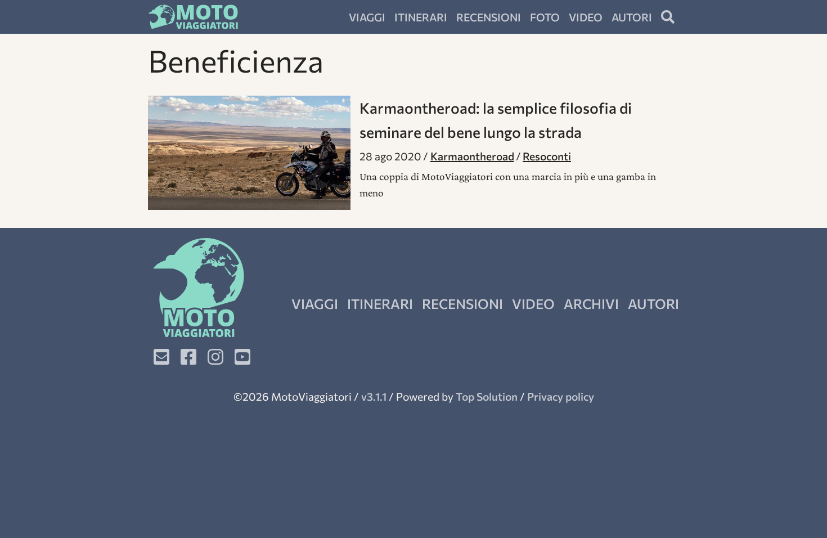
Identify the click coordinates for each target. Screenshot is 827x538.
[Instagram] (215, 356)
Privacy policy (560, 396)
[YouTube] (242, 356)
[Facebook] (188, 356)
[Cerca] (668, 17)
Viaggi (367, 17)
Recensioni (488, 17)
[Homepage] (193, 17)
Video (586, 17)
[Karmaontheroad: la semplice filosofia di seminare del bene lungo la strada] (249, 153)
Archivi (591, 303)
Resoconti (547, 156)
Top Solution (487, 396)
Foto (545, 17)
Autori (632, 17)
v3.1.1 (373, 396)
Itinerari (420, 17)
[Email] (161, 356)
